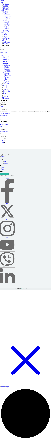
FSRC (2, 55)
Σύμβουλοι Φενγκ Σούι (6, 5)
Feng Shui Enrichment (7, 24)
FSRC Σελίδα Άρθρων (5, 6)
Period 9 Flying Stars (6, 77)
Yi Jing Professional (6, 15)
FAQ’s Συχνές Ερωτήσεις (6, 7)
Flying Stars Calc (5, 33)
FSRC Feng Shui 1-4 (6, 73)
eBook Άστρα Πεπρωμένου (7, 19)
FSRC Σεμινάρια (5, 20)
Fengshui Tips (1, 106)
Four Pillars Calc (5, 87)
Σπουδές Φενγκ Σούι (5, 11)
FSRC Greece (23, 288)
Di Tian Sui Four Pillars (7, 17)
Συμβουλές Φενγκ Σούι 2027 (6, 42)
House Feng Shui (5, 93)
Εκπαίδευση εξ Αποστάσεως (6, 65)
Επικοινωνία (5, 61)
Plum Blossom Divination (7, 16)
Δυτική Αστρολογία (5, 37)
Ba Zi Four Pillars (6, 81)
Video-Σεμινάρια (6, 163)
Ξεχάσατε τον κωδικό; (6, 46)
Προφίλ (3, 97)
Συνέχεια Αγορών (2, 50)
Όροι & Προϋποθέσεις (5, 8)
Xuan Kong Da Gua (6, 23)
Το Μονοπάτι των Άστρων (7, 28)
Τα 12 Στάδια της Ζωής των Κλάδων (4, 124)
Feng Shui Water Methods (7, 75)
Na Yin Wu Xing (6, 79)
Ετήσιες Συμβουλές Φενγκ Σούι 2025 (4, 115)
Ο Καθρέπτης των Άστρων (7, 27)
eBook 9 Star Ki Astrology (7, 71)
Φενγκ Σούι (2, 143)
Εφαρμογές (2, 32)
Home (2, 2)
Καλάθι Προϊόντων (5, 44)
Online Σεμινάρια (6, 162)
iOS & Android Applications (7, 39)
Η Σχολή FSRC (5, 3)
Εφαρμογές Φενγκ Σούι (6, 38)
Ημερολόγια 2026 (5, 85)
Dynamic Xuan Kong (7, 21)
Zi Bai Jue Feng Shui (6, 25)
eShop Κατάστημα (6, 43)
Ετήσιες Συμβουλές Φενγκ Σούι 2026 (4, 131)
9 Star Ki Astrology (3, 139)
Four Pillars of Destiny (7, 69)
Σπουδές (2, 10)
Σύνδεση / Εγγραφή (6, 9)
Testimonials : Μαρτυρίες (6, 59)
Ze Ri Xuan (5, 26)
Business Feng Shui (6, 22)
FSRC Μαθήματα (5, 13)
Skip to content (2, 0)
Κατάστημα (2, 169)
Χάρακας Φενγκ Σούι (6, 35)
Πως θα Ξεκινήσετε (5, 12)
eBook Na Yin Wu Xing (7, 18)
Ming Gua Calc (5, 34)
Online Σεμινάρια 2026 (5, 63)
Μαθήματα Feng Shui (7, 14)
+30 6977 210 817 (3, 156)
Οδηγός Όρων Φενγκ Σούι (6, 31)
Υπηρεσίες (2, 40)
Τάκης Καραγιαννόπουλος (6, 4)
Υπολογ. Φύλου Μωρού (6, 36)
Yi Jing (2, 141)
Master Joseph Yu (5, 57)
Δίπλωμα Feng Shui (5, 30)
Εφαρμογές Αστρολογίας (7, 91)
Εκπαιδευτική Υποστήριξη (6, 83)
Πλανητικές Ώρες (5, 89)
